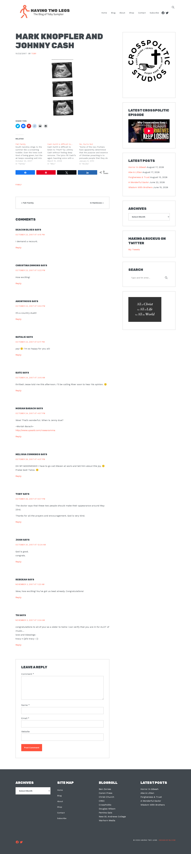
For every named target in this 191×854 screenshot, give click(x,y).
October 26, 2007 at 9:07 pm (30, 499)
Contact (61, 813)
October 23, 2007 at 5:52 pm (30, 306)
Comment (27, 674)
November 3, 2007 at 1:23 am (30, 584)
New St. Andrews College (112, 816)
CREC (102, 801)
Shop (59, 807)
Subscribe (61, 818)
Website (25, 731)
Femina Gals (105, 812)
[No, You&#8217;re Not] (95, 154)
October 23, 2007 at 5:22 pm (30, 270)
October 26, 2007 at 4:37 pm (30, 459)
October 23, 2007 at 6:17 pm (30, 342)
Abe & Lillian (135, 172)
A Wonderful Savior (138, 182)
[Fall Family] (31, 154)
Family (19, 185)
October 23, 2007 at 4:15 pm (30, 235)
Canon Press (105, 793)
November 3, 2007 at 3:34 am (30, 620)
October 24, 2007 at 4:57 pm (30, 413)
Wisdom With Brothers (140, 187)
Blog (59, 795)
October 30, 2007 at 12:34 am (31, 545)
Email (25, 718)
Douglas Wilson (107, 808)
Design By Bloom (167, 840)
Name (25, 705)
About (60, 801)
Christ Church (106, 797)
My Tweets (134, 249)
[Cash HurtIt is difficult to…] (63, 154)
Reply (18, 247)
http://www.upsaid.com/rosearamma (35, 430)
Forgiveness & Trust (139, 177)
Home (60, 790)
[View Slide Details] (149, 61)
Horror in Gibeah (137, 167)
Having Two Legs (43, 11)
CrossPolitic (105, 804)
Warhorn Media (107, 820)
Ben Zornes (105, 789)
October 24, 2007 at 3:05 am (30, 378)
